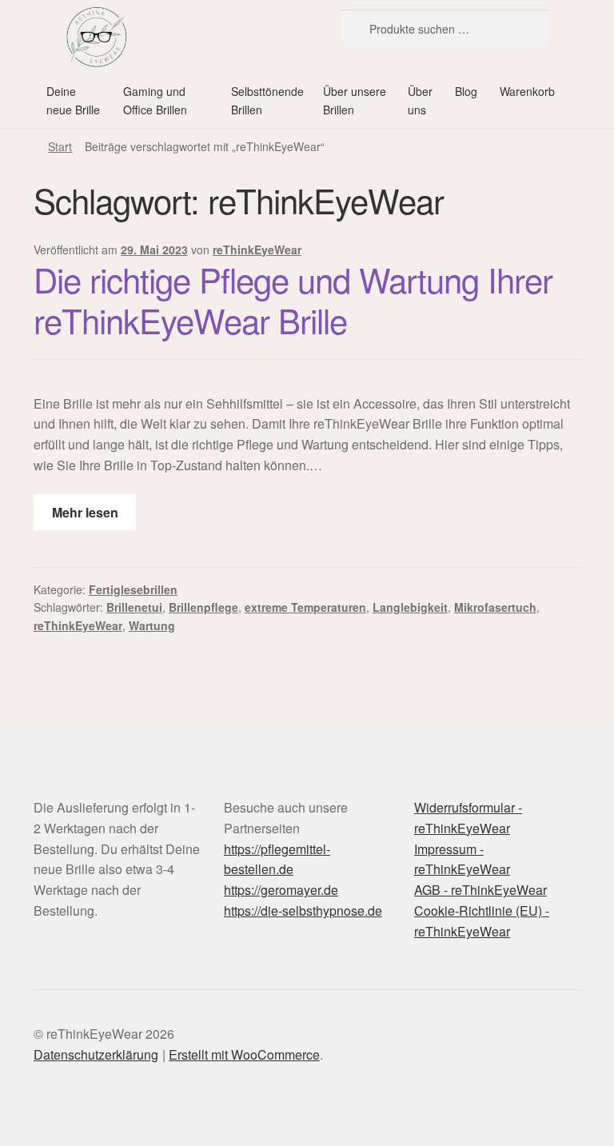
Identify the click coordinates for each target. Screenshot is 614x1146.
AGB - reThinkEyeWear (480, 889)
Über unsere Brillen (354, 100)
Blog (466, 91)
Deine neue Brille (73, 100)
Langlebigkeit (410, 607)
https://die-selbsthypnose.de (303, 910)
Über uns (420, 100)
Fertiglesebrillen (133, 589)
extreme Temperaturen (305, 607)
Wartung (152, 625)
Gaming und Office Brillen (155, 100)
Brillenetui (134, 607)
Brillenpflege (203, 607)
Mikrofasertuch (495, 607)
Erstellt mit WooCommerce (244, 1054)
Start (60, 146)
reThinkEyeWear (257, 250)
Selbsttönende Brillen (267, 100)
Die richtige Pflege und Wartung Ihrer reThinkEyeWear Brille (293, 299)
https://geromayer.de (281, 889)
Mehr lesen (85, 512)
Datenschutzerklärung (96, 1054)
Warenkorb (527, 91)
